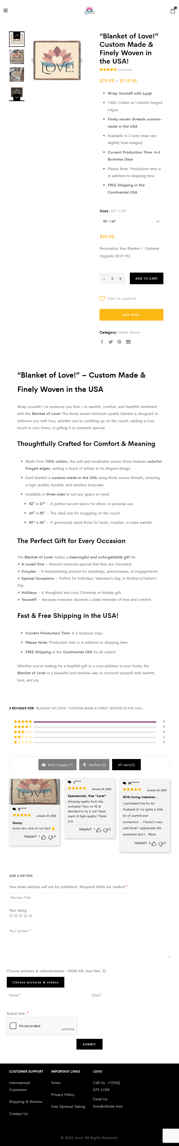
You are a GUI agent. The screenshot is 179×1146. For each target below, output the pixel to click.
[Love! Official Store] (89, 10)
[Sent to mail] (128, 342)
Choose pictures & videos (36, 982)
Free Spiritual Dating (68, 1106)
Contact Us (18, 1113)
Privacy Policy (62, 1094)
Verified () (96, 764)
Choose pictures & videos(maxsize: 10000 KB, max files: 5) (56, 970)
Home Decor (128, 332)
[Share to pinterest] (119, 342)
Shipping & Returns (25, 1101)
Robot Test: (18, 1013)
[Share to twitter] (110, 342)
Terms (56, 1082)
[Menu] (5, 10)
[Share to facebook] (102, 342)
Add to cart (146, 278)
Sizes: (105, 210)
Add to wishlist (122, 298)
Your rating (18, 910)
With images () (60, 764)
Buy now (131, 314)
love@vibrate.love (108, 1106)
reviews (125, 69)
